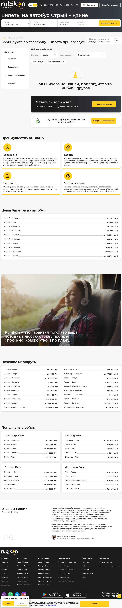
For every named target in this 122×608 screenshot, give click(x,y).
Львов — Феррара (12, 378)
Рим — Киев (9, 489)
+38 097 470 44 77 (50, 5)
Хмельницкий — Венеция (15, 407)
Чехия (3, 573)
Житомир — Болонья (73, 374)
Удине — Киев (10, 484)
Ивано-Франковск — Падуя (75, 386)
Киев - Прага (22, 570)
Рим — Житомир (72, 489)
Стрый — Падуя (11, 243)
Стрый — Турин (11, 256)
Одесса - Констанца (66, 581)
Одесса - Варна (44, 570)
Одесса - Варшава (24, 585)
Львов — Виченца (71, 399)
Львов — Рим (70, 444)
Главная (4, 38)
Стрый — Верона (11, 235)
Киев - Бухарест (23, 573)
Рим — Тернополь (72, 484)
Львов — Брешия (71, 382)
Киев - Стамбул (44, 573)
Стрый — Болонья (12, 247)
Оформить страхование (103, 121)
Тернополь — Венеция (73, 395)
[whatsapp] (10, 594)
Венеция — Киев (11, 472)
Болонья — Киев (11, 476)
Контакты (86, 570)
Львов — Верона (11, 395)
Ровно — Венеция (12, 399)
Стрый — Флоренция (13, 230)
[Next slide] (11, 537)
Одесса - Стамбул (45, 577)
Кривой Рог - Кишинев (67, 562)
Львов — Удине (10, 403)
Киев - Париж (43, 585)
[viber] (3, 594)
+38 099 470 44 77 (70, 5)
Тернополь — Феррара (74, 407)
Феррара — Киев (11, 480)
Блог (84, 577)
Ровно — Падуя (70, 378)
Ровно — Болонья (71, 403)
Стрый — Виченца (12, 239)
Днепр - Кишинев (45, 566)
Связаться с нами (104, 104)
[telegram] (17, 594)
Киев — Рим (9, 457)
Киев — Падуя (10, 448)
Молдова (4, 577)
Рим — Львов (70, 472)
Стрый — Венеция (12, 218)
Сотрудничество (106, 562)
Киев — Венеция (11, 390)
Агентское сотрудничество (110, 566)
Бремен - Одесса (44, 581)
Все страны (5, 585)
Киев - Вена (21, 581)
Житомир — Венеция (73, 390)
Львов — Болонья (11, 382)
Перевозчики (88, 573)
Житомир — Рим (72, 440)
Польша (4, 570)
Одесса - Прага (64, 577)
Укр (30, 5)
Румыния (4, 581)
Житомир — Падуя (72, 369)
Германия (5, 566)
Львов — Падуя (10, 374)
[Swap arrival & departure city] (29, 23)
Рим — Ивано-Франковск (75, 480)
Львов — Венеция (12, 369)
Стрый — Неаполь (12, 226)
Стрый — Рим (10, 222)
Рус (35, 5)
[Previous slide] (5, 537)
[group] (83, 523)
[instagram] (23, 594)
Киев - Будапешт (23, 577)
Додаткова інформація (47, 605)
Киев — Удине (10, 444)
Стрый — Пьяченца (12, 251)
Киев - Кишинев (23, 562)
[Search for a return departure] (116, 40)
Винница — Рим (72, 457)
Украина (4, 562)
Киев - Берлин (43, 562)
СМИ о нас (86, 566)
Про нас (86, 562)
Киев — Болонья (11, 453)
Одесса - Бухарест (24, 566)
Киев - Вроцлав (64, 566)
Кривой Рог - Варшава (66, 570)
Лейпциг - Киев (64, 573)
